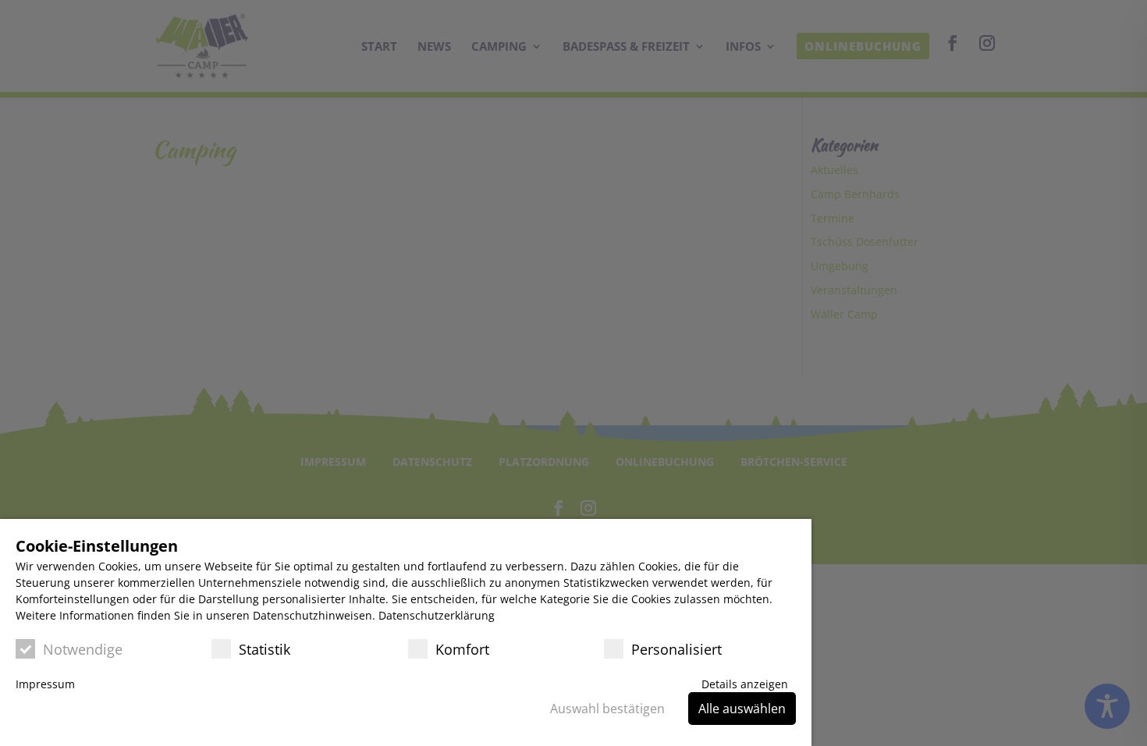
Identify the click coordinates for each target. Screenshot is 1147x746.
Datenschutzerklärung (436, 615)
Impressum (45, 684)
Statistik (264, 649)
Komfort (462, 649)
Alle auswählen (742, 708)
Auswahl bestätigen (607, 708)
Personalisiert (676, 649)
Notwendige (83, 649)
